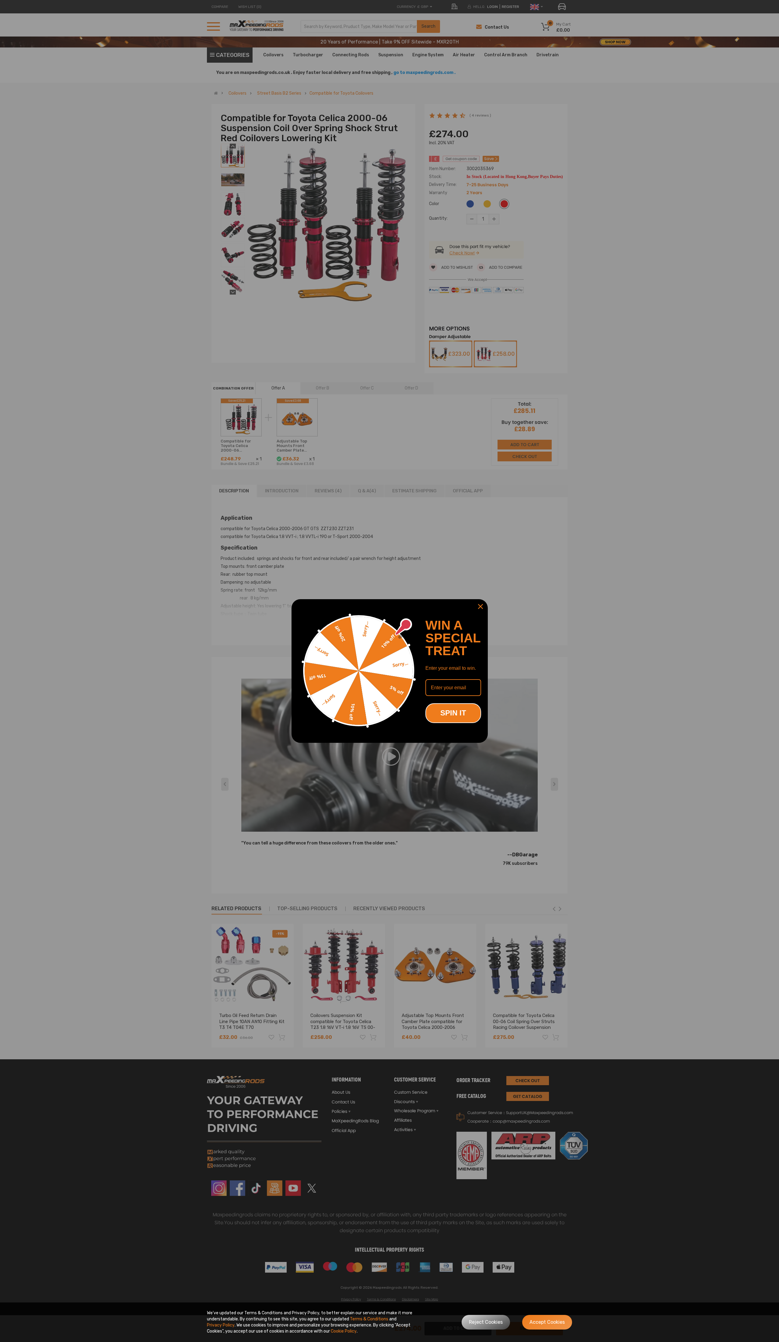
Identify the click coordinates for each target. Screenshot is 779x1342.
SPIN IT (453, 713)
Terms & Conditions (369, 1319)
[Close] (480, 606)
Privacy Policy (221, 1325)
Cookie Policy (344, 1331)
